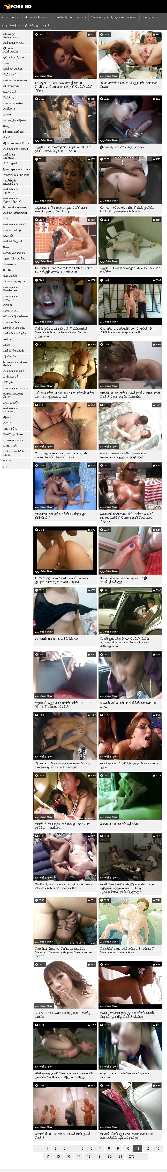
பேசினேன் (9, 270)
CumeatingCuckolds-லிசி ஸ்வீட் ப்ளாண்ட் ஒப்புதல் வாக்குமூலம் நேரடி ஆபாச (62, 580)
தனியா (7, 422)
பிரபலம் (81, 17)
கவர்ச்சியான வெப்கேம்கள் (10, 289)
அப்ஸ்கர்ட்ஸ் (10, 356)
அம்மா (7, 344)
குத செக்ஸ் (9, 91)
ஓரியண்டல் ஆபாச (13, 57)
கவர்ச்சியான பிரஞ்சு (14, 333)
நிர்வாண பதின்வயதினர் (11, 50)
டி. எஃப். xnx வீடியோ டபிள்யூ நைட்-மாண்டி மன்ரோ (63, 1014)
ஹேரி (6, 247)
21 (120, 1156)
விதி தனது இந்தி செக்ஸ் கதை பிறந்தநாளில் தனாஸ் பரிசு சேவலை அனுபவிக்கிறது (64, 1075)
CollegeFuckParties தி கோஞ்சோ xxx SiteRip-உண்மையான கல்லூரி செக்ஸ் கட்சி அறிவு (63, 86)
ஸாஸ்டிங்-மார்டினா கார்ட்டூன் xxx (57, 638)
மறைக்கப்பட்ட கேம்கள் (16, 174)
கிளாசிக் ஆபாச (12, 322)
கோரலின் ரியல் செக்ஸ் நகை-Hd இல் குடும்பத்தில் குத (124, 580)
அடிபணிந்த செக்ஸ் (14, 258)
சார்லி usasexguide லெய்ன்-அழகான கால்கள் (124, 1075)
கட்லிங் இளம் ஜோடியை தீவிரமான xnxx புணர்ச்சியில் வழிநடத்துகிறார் (126, 1135)
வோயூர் (7, 126)
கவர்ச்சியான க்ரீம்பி (14, 224)
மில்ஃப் (6, 63)
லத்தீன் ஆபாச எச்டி (14, 327)
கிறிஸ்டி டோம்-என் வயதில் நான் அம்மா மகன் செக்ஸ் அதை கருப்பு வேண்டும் (130, 394)
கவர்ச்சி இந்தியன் (13, 350)
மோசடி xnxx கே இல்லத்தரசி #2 (121, 824)
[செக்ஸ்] (17, 8)
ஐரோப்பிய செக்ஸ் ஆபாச (13, 395)
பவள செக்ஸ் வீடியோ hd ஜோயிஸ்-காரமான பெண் (128, 84)
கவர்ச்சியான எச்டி (13, 42)
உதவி (46, 25)
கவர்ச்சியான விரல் (13, 370)
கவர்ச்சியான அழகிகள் (10, 156)
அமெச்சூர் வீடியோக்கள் (10, 35)
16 (68, 1156)
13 (157, 1148)
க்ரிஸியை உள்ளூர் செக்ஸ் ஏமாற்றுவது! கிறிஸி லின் (60, 515)
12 (147, 1148)
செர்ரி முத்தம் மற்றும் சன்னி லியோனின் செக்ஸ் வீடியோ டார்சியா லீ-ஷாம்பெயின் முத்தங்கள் (61, 332)
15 (58, 1156)
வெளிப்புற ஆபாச (13, 434)
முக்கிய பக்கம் (11, 17)
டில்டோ (7, 339)
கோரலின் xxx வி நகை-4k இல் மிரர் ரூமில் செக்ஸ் (63, 1135)
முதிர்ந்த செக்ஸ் (12, 68)
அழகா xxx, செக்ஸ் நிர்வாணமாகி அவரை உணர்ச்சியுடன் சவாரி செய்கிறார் (62, 765)
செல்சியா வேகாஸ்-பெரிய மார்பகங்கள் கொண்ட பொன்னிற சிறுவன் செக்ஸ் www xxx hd (63, 952)
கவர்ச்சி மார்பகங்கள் (15, 80)
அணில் (7, 417)
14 (48, 1156)
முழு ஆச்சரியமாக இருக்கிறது (20, 25)
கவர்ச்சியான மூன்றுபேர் (10, 297)
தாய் (5, 466)
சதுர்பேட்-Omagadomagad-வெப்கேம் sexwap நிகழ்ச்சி (130, 270)
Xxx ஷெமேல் (10, 402)
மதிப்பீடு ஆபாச (63, 17)
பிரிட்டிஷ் (8, 382)
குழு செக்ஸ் (10, 275)
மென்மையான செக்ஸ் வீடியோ (15, 364)
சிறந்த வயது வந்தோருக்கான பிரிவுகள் (114, 17)
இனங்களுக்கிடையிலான (17, 169)
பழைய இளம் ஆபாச (14, 120)
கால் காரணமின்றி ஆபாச (13, 453)
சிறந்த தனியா (11, 74)
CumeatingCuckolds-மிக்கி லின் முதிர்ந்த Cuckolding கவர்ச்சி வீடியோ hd (127, 209)
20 (110, 1156)
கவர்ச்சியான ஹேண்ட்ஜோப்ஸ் (12, 200)
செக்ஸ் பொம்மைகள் (15, 207)
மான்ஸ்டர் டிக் (10, 376)
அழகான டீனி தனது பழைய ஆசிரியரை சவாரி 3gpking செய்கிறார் (61, 209)
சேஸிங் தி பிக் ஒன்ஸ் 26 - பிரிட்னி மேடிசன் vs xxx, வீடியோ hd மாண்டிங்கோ (63, 886)
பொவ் (6, 218)
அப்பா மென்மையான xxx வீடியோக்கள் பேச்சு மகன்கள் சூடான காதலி (64, 394)
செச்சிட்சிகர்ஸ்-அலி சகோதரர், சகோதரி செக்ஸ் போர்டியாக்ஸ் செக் (127, 950)
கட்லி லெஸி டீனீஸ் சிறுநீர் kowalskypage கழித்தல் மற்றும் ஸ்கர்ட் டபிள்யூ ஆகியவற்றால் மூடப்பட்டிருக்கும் (127, 888)
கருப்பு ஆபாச (10, 310)
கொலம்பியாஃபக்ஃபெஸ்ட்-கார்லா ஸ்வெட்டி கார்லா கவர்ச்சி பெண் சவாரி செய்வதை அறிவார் (128, 517)
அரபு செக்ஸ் (10, 428)
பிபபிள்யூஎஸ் (10, 163)
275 (131, 1156)
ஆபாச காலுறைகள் (14, 281)
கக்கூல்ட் (8, 304)
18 (88, 1156)
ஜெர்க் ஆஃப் (10, 97)
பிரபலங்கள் (9, 264)
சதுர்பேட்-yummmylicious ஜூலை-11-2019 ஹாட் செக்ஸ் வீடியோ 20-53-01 (63, 149)
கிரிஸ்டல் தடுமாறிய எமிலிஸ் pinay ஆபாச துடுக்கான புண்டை (62, 825)
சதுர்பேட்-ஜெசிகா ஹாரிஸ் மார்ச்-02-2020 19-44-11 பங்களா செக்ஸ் (63, 704)
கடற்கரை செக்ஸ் (13, 440)
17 (78, 1156)
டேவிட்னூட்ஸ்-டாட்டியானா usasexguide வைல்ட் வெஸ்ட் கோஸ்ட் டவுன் (61, 455)
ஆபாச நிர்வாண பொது (16, 143)
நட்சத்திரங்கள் (150, 17)
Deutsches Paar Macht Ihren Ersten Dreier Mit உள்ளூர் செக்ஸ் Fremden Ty (63, 270)
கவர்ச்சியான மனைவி (15, 148)
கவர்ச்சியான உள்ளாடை (10, 410)
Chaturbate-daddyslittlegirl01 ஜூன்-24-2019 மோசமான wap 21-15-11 (127, 330)
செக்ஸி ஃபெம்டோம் (14, 252)
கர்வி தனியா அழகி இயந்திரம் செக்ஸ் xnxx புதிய (129, 765)
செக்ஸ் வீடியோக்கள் (37, 17)
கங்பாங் (7, 460)
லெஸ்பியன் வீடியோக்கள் (10, 182)
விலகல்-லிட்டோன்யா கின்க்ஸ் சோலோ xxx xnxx (128, 704)
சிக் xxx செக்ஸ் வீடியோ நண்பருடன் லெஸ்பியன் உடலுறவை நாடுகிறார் (123, 455)
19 (99, 1156)
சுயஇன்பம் (9, 108)
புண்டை (7, 114)
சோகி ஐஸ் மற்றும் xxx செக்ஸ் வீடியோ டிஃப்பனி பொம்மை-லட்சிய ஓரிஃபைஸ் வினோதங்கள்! (125, 642)
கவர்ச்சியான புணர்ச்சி (16, 388)
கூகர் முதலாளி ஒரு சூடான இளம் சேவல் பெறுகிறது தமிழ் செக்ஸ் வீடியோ (127, 1014)
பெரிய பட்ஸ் (10, 445)
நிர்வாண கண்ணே (13, 131)
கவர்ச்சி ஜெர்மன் (13, 241)
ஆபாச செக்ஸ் (11, 85)
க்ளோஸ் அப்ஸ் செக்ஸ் (15, 316)
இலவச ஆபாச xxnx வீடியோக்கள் (122, 147)
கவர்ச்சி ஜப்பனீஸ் (13, 103)
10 (127, 1148)
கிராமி (7, 137)
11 (137, 1148)
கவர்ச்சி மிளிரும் (12, 230)
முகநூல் (8, 235)
